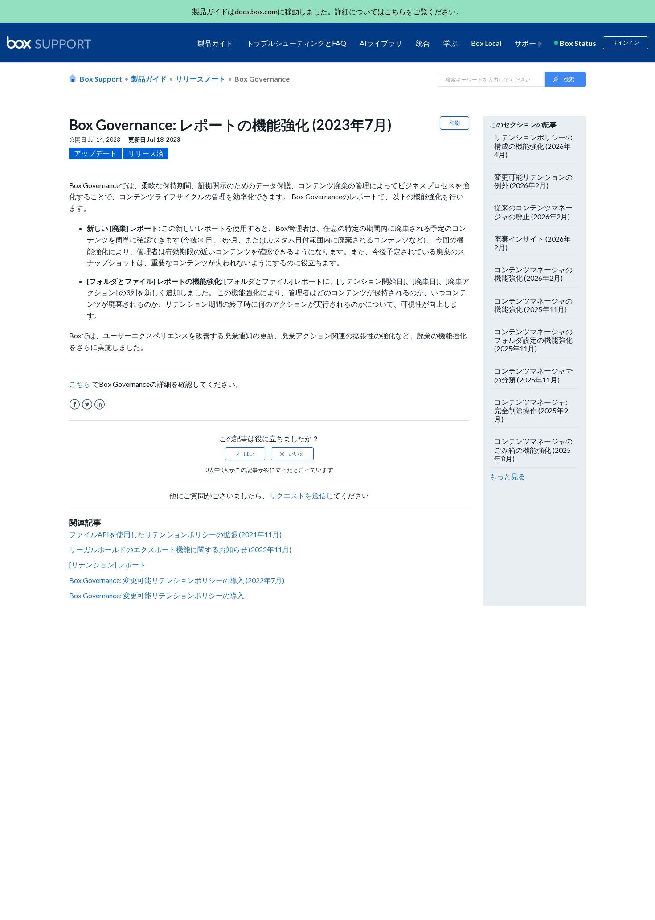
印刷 (454, 122)
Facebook (74, 404)
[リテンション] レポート (107, 564)
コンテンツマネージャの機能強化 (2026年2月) (533, 273)
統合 (423, 43)
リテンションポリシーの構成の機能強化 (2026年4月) (533, 145)
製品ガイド (215, 43)
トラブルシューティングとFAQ (296, 43)
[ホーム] (49, 43)
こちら (395, 11)
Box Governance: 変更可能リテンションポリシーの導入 (156, 595)
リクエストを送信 (297, 495)
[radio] (245, 453)
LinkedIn (99, 404)
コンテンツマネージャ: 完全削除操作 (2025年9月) (531, 410)
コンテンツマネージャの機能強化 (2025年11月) (533, 304)
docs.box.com (256, 11)
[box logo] (49, 42)
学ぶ (450, 43)
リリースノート (200, 78)
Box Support (101, 78)
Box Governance (262, 78)
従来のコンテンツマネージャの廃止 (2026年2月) (533, 211)
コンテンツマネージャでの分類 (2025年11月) (533, 374)
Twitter (87, 404)
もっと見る (507, 476)
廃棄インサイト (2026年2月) (532, 242)
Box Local (486, 43)
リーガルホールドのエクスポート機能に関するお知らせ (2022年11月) (180, 549)
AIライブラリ (381, 43)
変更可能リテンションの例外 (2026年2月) (533, 180)
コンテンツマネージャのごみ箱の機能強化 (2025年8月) (533, 449)
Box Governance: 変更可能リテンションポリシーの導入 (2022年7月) (176, 580)
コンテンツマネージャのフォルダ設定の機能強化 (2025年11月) (533, 340)
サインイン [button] (625, 42)
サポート (529, 43)
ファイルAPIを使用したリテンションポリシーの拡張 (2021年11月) (175, 534)
